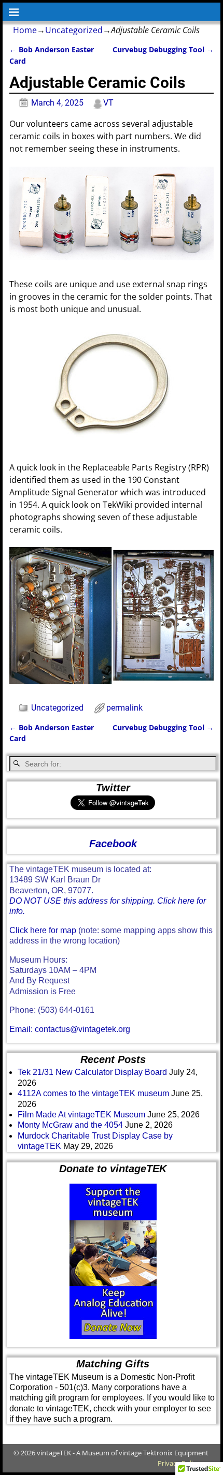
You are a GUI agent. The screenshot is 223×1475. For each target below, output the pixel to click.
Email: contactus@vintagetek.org (69, 1029)
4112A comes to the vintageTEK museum (93, 1093)
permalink (124, 708)
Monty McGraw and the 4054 (70, 1124)
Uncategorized (74, 30)
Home (25, 30)
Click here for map (42, 930)
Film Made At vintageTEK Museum (81, 1114)
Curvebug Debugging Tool (163, 49)
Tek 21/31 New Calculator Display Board (92, 1072)
